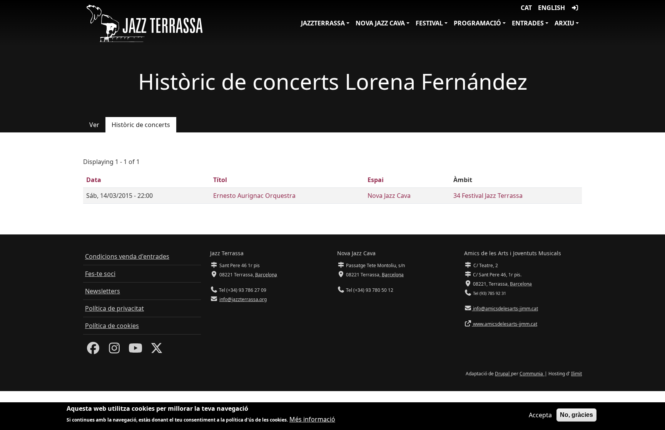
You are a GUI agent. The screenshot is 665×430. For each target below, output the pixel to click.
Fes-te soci (100, 273)
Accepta (540, 415)
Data (93, 180)
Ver (94, 124)
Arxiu (564, 23)
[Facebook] (93, 350)
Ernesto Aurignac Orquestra (254, 195)
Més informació (312, 419)
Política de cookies (112, 325)
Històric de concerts (141, 124)
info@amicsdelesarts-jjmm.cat (505, 308)
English (551, 7)
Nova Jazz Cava (380, 23)
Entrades (528, 23)
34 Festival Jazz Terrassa (488, 195)
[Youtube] (135, 350)
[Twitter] (156, 350)
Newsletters (102, 291)
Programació (477, 23)
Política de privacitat (114, 308)
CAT (526, 7)
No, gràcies (576, 415)
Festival (429, 23)
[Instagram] (114, 350)
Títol (220, 180)
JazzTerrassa (323, 23)
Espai (376, 180)
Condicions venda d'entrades (127, 256)
